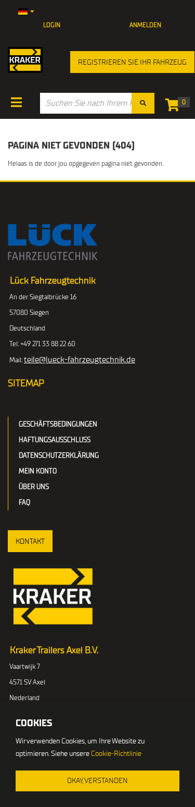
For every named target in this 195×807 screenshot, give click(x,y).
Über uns (34, 487)
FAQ (24, 502)
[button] (30, 541)
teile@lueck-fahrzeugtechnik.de (79, 359)
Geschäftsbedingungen (58, 424)
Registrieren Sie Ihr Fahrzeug (132, 62)
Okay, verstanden (97, 780)
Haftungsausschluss (54, 440)
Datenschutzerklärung (59, 455)
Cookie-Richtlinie (116, 753)
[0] (175, 107)
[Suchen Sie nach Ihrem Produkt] (143, 103)
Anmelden (145, 25)
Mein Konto (38, 471)
